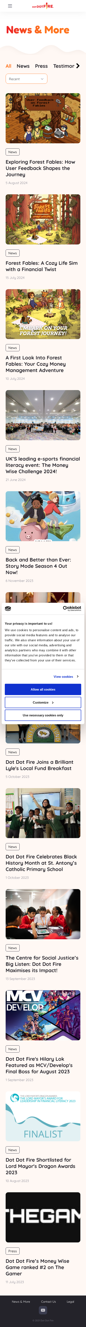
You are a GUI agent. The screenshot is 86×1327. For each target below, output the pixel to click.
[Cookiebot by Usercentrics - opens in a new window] (63, 608)
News (12, 152)
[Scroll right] (77, 66)
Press (12, 1251)
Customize (40, 702)
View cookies (63, 676)
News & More (21, 1301)
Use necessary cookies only (43, 715)
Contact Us (48, 1301)
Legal (70, 1301)
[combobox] (26, 79)
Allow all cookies (43, 689)
